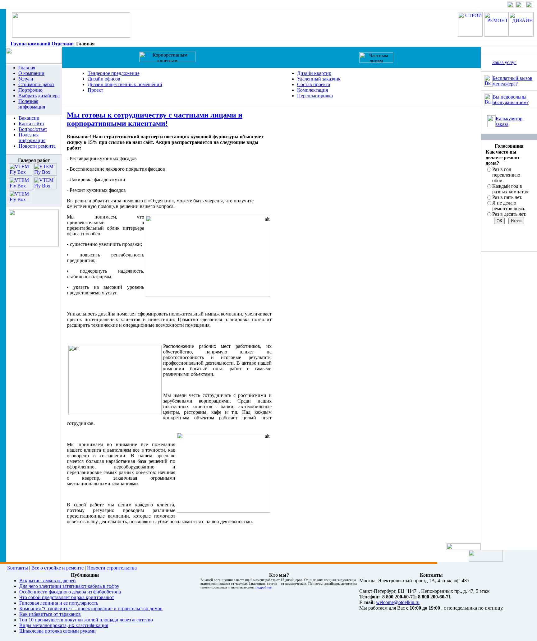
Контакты (17, 567)
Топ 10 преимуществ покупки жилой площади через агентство (86, 619)
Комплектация (312, 90)
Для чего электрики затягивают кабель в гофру (69, 586)
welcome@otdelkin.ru (398, 602)
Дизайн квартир (314, 73)
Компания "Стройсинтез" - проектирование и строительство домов (91, 608)
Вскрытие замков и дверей (47, 580)
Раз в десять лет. (509, 214)
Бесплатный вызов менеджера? (512, 81)
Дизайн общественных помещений (125, 84)
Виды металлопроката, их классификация (63, 625)
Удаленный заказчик (319, 78)
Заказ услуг (504, 62)
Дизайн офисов (104, 78)
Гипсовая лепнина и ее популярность (58, 603)
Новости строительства (112, 567)
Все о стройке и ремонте (57, 567)
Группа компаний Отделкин (42, 43)
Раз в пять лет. (507, 197)
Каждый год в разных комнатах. (511, 188)
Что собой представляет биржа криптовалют (66, 597)
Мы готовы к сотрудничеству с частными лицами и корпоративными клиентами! (154, 119)
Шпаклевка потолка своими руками (57, 631)
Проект (95, 90)
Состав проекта (313, 84)
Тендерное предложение (114, 73)
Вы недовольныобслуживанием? (511, 99)
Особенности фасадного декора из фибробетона (70, 591)
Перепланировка (315, 95)
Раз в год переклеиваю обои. (506, 175)
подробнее (263, 587)
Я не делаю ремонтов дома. (508, 205)
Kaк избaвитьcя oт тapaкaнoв (50, 614)
